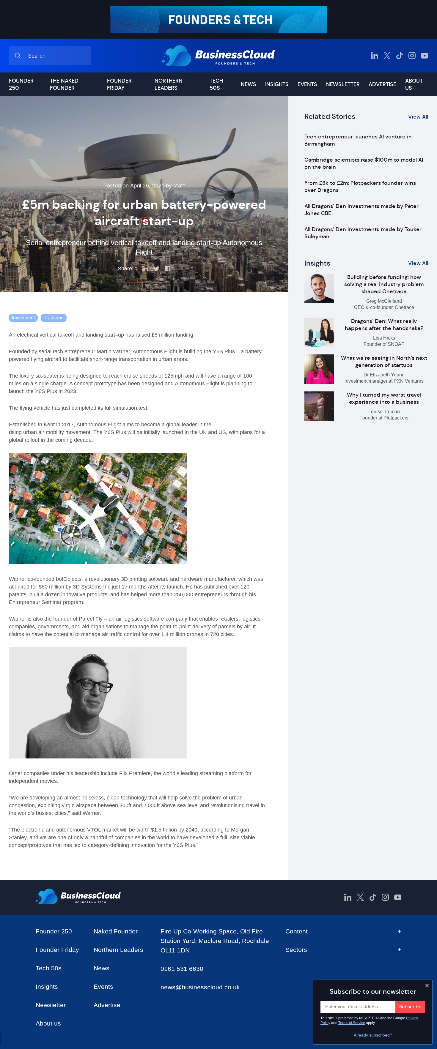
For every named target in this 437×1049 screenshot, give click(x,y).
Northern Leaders (169, 84)
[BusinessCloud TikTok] (399, 55)
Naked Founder (116, 931)
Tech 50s (216, 84)
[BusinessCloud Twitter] (387, 55)
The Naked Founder (64, 84)
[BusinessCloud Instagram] (412, 55)
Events (307, 84)
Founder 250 (21, 84)
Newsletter (343, 84)
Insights (277, 84)
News (248, 84)
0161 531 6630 (182, 968)
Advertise (382, 84)
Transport (54, 317)
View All (418, 116)
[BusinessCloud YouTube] (424, 55)
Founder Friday (119, 84)
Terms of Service (351, 1023)
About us (414, 84)
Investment (23, 317)
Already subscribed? (373, 1035)
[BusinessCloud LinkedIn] (374, 55)
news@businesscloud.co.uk (200, 987)
